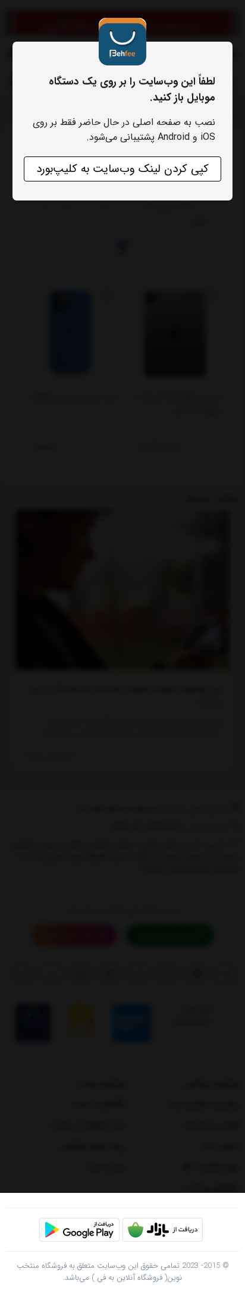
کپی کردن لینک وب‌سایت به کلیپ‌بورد (122, 169)
